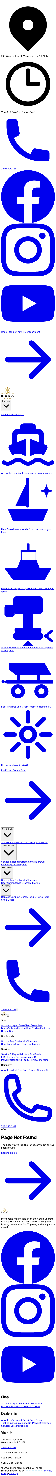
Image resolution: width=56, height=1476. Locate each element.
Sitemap (13, 1473)
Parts (22, 861)
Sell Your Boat (9, 842)
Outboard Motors (16, 1028)
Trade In (21, 842)
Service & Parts (9, 845)
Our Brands (7, 867)
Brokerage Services (37, 842)
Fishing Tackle (22, 1059)
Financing (6, 864)
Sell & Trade (7, 829)
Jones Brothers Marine (27, 882)
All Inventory (8, 1025)
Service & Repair (10, 861)
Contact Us (7, 897)
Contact (23, 1425)
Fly (23, 864)
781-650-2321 (8, 1447)
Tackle (15, 864)
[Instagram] (28, 275)
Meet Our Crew (32, 897)
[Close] (8, 1015)
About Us (18, 897)
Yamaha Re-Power (35, 861)
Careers (45, 897)
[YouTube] (28, 329)
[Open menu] (17, 1009)
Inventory (6, 401)
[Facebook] (28, 222)
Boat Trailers (33, 1028)
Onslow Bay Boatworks (14, 880)
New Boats (31, 1025)
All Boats (20, 1025)
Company (6, 886)
